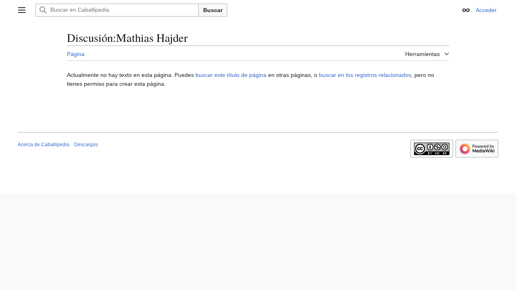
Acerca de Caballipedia (43, 144)
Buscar (213, 10)
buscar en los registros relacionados (365, 75)
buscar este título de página (231, 75)
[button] (21, 10)
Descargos (86, 144)
